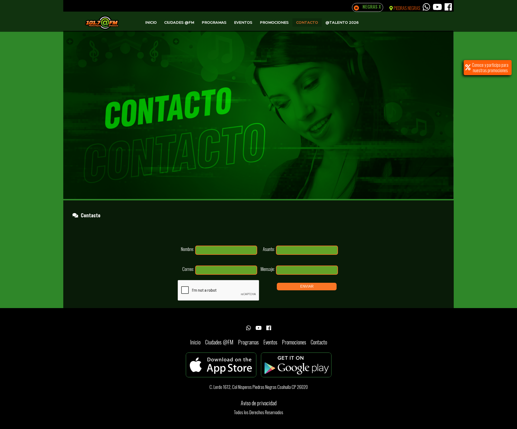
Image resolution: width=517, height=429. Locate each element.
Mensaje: (268, 269)
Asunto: (269, 249)
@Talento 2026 (342, 22)
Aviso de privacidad (259, 403)
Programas (214, 22)
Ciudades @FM (179, 22)
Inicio (151, 22)
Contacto (307, 22)
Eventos (243, 22)
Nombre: (187, 249)
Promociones (274, 22)
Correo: (188, 269)
